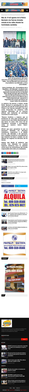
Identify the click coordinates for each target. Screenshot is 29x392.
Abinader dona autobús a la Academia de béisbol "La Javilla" (16, 370)
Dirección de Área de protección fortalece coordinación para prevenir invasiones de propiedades (16, 161)
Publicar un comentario (6, 182)
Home (11, 388)
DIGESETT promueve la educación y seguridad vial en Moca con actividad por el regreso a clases (18, 347)
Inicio (2, 14)
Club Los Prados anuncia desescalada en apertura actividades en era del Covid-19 (16, 381)
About (14, 388)
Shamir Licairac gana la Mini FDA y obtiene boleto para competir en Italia (17, 360)
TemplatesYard (11, 390)
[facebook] (7, 186)
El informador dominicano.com (8, 27)
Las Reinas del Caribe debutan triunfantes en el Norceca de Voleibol (17, 228)
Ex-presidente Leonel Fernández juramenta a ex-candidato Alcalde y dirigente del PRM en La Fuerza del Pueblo (17, 222)
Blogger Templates (23, 390)
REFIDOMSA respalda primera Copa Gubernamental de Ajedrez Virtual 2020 (16, 375)
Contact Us (18, 388)
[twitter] (21, 186)
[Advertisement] (10, 307)
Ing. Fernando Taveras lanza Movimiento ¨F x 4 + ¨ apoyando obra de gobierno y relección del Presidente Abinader (17, 214)
